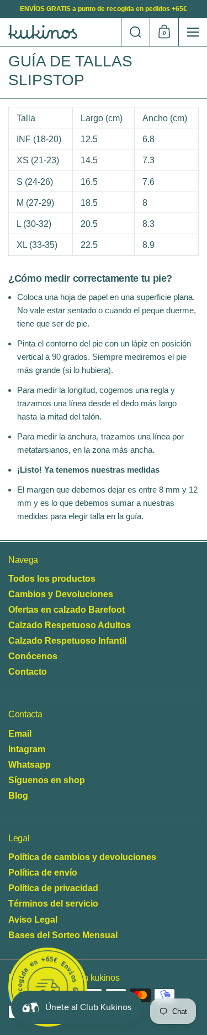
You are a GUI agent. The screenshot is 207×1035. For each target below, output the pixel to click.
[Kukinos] (60, 32)
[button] (135, 32)
